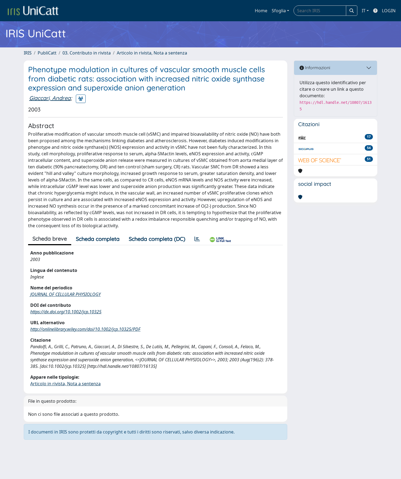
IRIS (28, 53)
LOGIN (389, 11)
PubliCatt (47, 53)
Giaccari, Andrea (50, 98)
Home (261, 11)
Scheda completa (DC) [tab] (157, 238)
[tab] (197, 239)
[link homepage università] (33, 10)
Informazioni (317, 67)
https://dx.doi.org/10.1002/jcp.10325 (65, 312)
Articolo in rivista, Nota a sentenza (152, 53)
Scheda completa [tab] (97, 238)
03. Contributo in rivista (86, 53)
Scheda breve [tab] (49, 238)
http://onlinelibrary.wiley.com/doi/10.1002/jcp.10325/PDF (85, 329)
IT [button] (364, 11)
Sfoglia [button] (279, 11)
